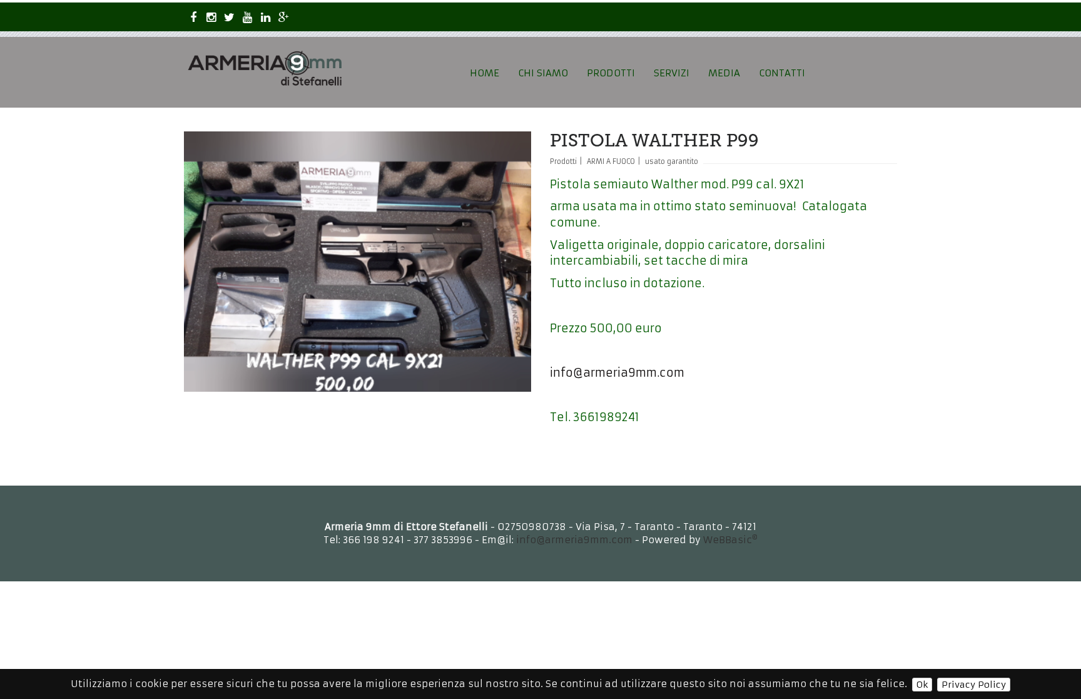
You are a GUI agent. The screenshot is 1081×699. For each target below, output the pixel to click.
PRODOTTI (611, 73)
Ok (922, 684)
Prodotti (563, 161)
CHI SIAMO (543, 73)
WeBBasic (730, 540)
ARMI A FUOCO (611, 161)
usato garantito (671, 161)
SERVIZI (671, 73)
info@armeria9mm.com (617, 372)
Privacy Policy (973, 684)
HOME (484, 73)
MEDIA (724, 73)
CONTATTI (782, 73)
